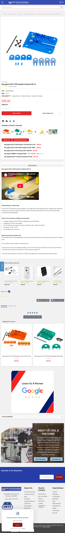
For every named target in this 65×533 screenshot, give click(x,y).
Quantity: (5, 104)
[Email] (6, 121)
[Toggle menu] (2, 2)
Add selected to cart (20, 140)
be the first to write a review (32, 317)
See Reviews (41, 459)
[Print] (10, 121)
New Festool (42, 494)
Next (62, 321)
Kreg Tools (41, 501)
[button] (32, 392)
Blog (25, 496)
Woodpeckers (56, 506)
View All (54, 513)
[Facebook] (3, 121)
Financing (27, 499)
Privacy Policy (46, 526)
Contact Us (56, 459)
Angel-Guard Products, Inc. (46, 440)
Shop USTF (27, 508)
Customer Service (29, 494)
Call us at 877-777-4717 (11, 499)
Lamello (40, 503)
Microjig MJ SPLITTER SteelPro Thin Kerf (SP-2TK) (16, 356)
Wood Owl (55, 499)
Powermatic (55, 510)
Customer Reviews (29, 492)
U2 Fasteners (56, 496)
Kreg (53, 501)
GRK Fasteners (56, 503)
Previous (60, 321)
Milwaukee (55, 494)
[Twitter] (13, 121)
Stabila (54, 508)
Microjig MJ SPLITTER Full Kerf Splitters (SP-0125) (48, 356)
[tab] (4, 306)
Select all (7, 140)
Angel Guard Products (41, 506)
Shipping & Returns (29, 501)
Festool (40, 498)
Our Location (28, 506)
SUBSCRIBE (59, 477)
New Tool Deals (42, 496)
